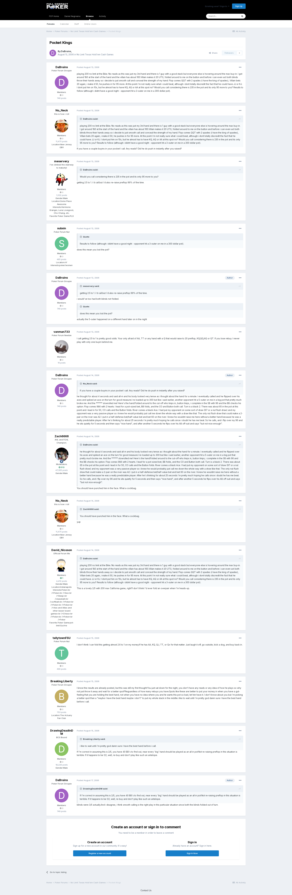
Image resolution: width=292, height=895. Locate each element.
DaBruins (66, 51)
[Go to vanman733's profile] (61, 347)
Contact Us (146, 890)
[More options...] (240, 67)
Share (214, 53)
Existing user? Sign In (216, 6)
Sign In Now (192, 853)
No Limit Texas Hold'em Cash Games (95, 54)
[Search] (242, 16)
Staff (76, 24)
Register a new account (100, 853)
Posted (88, 67)
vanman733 (62, 331)
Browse (90, 16)
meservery (61, 161)
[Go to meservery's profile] (61, 179)
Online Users (90, 24)
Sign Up (238, 6)
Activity (102, 16)
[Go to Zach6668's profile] (61, 454)
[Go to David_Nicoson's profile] (61, 565)
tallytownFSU (62, 638)
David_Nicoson (61, 550)
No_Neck (62, 110)
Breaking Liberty (61, 681)
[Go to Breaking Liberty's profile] (61, 696)
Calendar (64, 24)
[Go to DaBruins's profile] (52, 53)
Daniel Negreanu (72, 16)
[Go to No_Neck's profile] (61, 126)
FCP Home (54, 16)
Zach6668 (62, 436)
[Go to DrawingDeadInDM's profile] (61, 749)
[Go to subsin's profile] (61, 243)
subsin (61, 228)
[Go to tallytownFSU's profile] (61, 653)
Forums (51, 24)
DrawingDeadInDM (61, 732)
